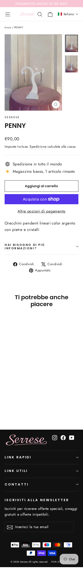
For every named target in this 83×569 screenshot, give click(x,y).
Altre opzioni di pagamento (41, 211)
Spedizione (38, 146)
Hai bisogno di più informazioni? (25, 246)
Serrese (12, 117)
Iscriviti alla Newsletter (37, 500)
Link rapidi (18, 457)
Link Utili (16, 470)
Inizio (8, 27)
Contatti (17, 484)
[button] (68, 14)
